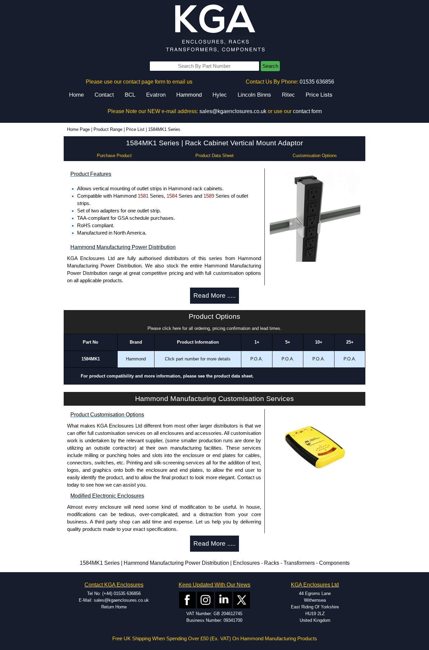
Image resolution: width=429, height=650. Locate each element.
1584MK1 (90, 358)
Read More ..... (214, 295)
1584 (172, 196)
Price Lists (319, 95)
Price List (135, 129)
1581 (143, 196)
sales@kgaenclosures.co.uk (232, 111)
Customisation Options (315, 155)
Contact (104, 95)
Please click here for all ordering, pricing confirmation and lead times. (214, 328)
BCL (130, 95)
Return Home (114, 606)
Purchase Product (114, 155)
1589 (208, 196)
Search (270, 66)
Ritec (288, 95)
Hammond (189, 95)
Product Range (108, 129)
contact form (307, 111)
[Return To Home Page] (214, 28)
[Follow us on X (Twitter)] (241, 599)
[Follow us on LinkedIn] (223, 599)
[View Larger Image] (315, 216)
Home (76, 95)
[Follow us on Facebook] (187, 599)
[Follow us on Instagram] (205, 599)
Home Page (78, 129)
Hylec (219, 95)
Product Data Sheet (214, 155)
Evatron (156, 95)
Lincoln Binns (254, 95)
